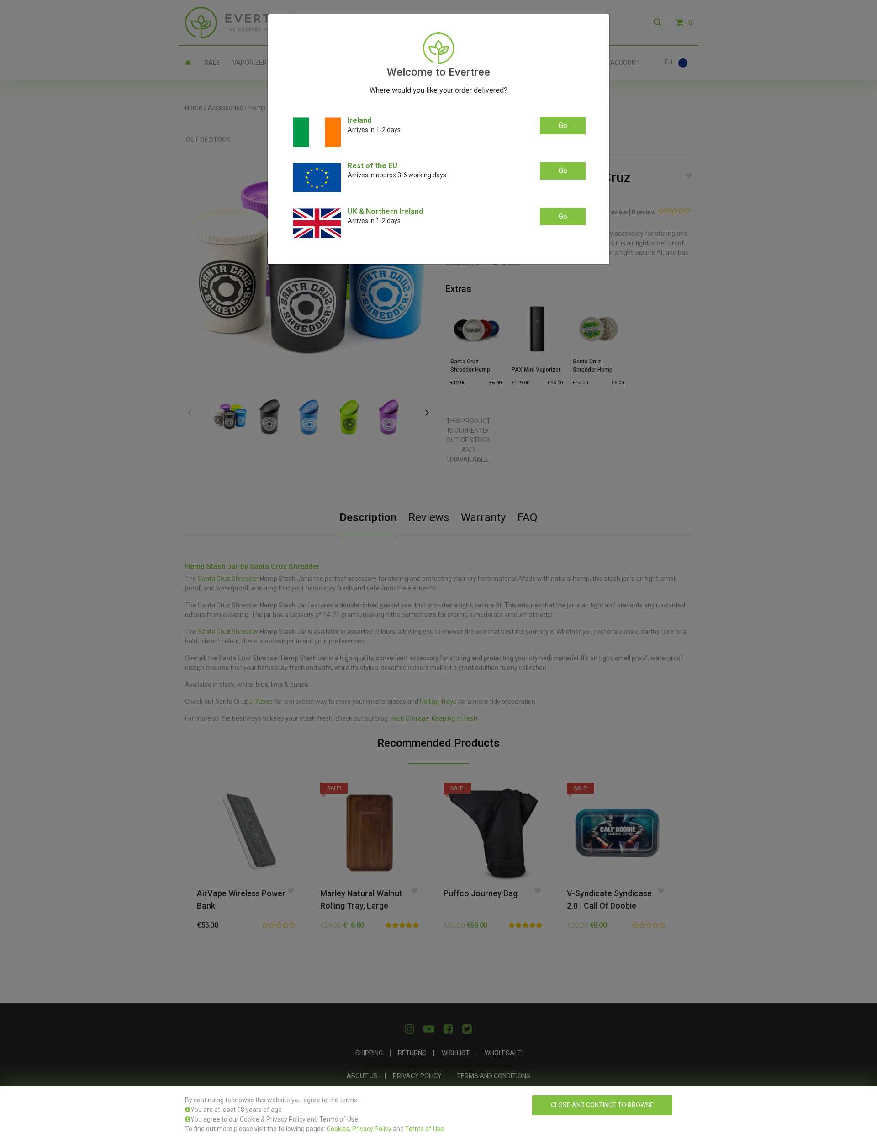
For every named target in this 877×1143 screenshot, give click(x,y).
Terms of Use (424, 1128)
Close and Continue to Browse (602, 1105)
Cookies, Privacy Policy (359, 1128)
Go (563, 125)
